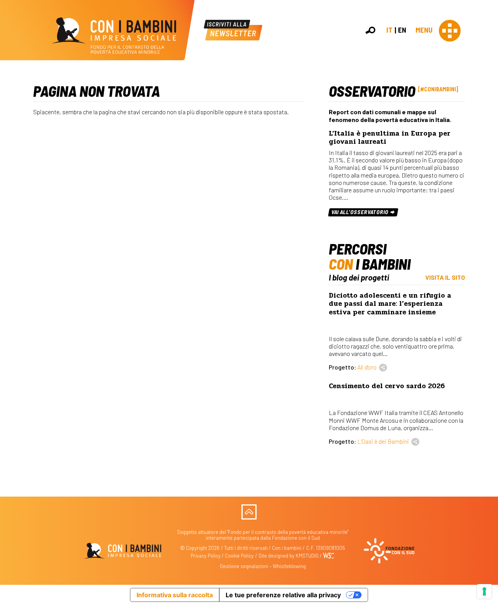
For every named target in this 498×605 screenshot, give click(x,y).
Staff (485, 141)
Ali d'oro (367, 367)
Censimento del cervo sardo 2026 (387, 386)
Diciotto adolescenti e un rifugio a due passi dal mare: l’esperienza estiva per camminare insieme (390, 303)
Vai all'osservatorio (360, 212)
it (389, 29)
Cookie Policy (239, 556)
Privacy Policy (206, 556)
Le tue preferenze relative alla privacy (283, 595)
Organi (487, 116)
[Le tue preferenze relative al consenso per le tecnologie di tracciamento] (484, 591)
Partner (488, 133)
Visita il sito (445, 277)
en (402, 29)
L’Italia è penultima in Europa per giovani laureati (390, 137)
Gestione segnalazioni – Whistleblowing (263, 566)
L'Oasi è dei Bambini (383, 441)
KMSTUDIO (307, 556)
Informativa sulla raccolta (175, 595)
